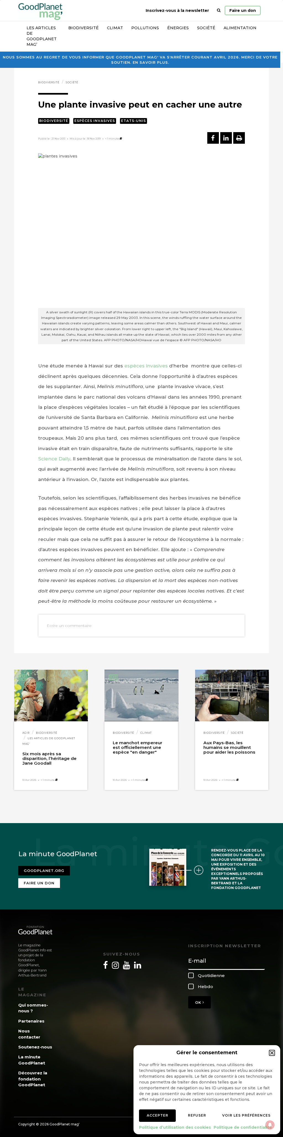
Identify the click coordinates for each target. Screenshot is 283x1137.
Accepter (157, 1115)
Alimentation (240, 27)
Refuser (197, 1115)
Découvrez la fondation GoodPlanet (32, 1078)
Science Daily (54, 458)
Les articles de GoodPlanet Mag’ (42, 36)
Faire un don (242, 10)
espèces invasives (146, 366)
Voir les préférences (246, 1115)
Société (206, 27)
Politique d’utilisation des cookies (175, 1127)
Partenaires (31, 1021)
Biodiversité (83, 27)
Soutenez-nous (35, 1047)
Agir (26, 732)
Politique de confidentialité (243, 1127)
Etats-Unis (133, 121)
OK (199, 1002)
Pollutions (145, 27)
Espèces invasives (94, 121)
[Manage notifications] (270, 1124)
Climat (115, 27)
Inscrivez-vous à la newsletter (177, 10)
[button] (272, 1053)
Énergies (178, 27)
